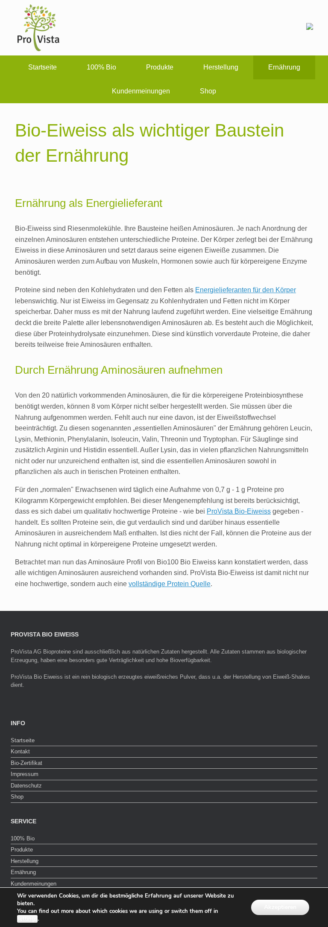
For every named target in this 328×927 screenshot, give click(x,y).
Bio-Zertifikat (26, 763)
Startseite (42, 67)
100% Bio (101, 67)
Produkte (159, 67)
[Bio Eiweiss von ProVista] (38, 27)
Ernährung (284, 67)
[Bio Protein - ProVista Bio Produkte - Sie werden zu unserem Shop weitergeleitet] (309, 28)
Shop (208, 91)
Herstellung (220, 67)
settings (27, 919)
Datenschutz (26, 785)
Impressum (24, 774)
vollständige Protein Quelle (170, 583)
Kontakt (20, 751)
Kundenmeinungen (141, 91)
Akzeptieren (280, 907)
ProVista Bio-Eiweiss (239, 511)
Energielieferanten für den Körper (245, 290)
